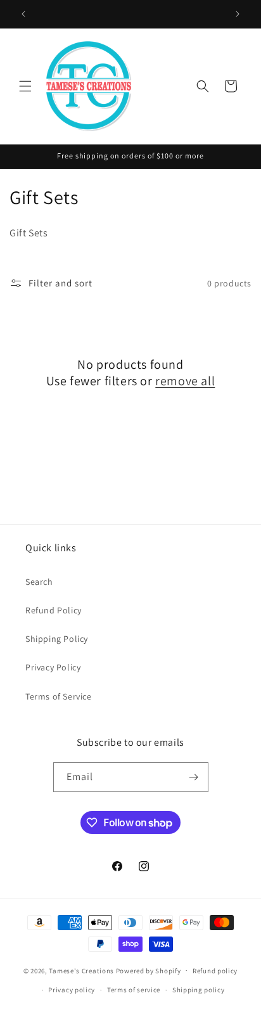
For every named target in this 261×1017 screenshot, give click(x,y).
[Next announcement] (237, 14)
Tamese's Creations (81, 970)
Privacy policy (71, 989)
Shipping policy (198, 989)
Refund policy (215, 970)
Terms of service (133, 989)
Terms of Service (58, 696)
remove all (185, 381)
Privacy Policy (52, 667)
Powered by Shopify (148, 970)
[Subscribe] (194, 777)
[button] (25, 86)
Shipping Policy (56, 638)
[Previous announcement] (23, 14)
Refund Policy (53, 610)
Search (39, 581)
